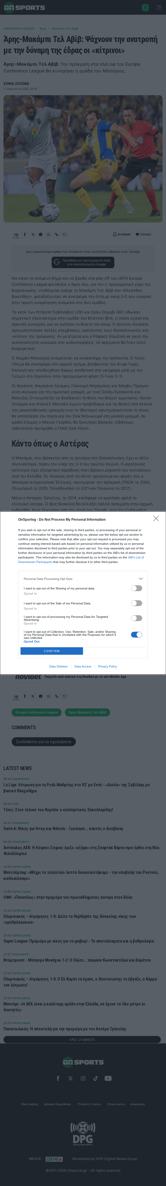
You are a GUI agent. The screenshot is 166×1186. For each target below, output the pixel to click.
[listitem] (83, 578)
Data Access (83, 666)
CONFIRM (52, 651)
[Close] (157, 520)
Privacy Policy (107, 666)
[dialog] (83, 593)
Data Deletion (58, 666)
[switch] (136, 588)
